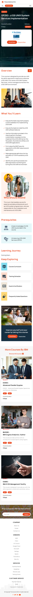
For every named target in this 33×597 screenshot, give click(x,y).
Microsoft (16, 548)
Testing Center (17, 574)
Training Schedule (7, 273)
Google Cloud (16, 546)
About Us (16, 525)
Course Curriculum (7, 264)
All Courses (9, 5)
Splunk (16, 554)
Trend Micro (16, 556)
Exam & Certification (7, 283)
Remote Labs (16, 572)
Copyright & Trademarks (16, 587)
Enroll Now (12, 42)
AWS (16, 538)
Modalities (16, 569)
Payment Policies (16, 581)
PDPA (16, 584)
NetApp (16, 551)
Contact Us (16, 531)
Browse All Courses (15, 354)
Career (16, 528)
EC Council (16, 543)
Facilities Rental (16, 566)
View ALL (16, 559)
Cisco (16, 541)
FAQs (2, 293)
